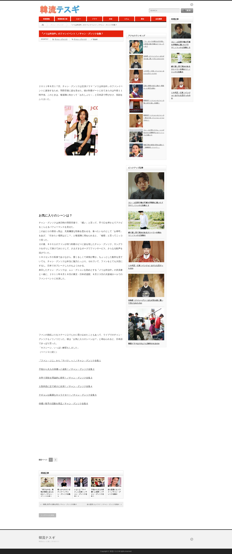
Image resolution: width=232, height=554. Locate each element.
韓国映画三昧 (62, 19)
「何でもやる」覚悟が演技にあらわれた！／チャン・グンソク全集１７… (47, 494)
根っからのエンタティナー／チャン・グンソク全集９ (63, 493)
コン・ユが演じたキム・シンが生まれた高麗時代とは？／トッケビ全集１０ (154, 132)
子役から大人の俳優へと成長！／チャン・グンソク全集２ (67, 369)
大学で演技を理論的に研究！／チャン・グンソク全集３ (66, 378)
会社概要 (158, 19)
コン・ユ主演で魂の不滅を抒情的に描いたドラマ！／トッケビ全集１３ (180, 44)
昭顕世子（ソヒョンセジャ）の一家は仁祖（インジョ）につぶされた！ (154, 117)
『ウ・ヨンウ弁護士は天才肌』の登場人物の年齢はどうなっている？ (154, 44)
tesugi (95, 39)
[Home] (43, 25)
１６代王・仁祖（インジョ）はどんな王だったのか (180, 95)
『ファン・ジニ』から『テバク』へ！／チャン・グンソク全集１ (70, 360)
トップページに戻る (47, 515)
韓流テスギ (47, 537)
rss (191, 4)
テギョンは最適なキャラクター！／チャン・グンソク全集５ (68, 395)
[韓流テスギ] (60, 13)
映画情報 (46, 19)
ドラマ (94, 19)
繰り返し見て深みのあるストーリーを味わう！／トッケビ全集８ (180, 69)
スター (78, 19)
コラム (126, 19)
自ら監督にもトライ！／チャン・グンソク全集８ (114, 492)
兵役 (110, 19)
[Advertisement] (81, 63)
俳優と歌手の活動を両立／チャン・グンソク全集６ (63, 403)
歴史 (142, 19)
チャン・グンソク (57, 25)
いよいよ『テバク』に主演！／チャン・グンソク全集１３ (80, 493)
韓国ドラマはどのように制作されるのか (144, 344)
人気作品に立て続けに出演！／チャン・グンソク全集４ (66, 386)
